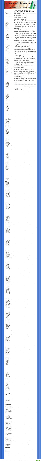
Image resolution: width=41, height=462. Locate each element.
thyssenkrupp (7, 166)
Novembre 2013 (7, 323)
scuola (6, 155)
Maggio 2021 (7, 240)
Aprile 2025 (7, 197)
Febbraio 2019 (7, 265)
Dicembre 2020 (7, 245)
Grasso (6, 86)
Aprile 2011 (7, 352)
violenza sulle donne (8, 176)
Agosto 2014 (7, 315)
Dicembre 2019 (7, 256)
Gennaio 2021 (7, 244)
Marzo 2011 (7, 353)
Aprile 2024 (7, 208)
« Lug (5, 402)
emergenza (7, 61)
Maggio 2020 (7, 251)
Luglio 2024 (7, 205)
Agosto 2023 (7, 215)
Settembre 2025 (7, 192)
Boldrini (6, 33)
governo (6, 85)
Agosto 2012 (7, 337)
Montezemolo (7, 111)
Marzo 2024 (7, 209)
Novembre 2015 (7, 301)
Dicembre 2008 (7, 378)
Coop (6, 49)
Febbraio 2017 (7, 287)
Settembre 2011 (7, 347)
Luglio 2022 (7, 227)
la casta (6, 94)
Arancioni (7, 26)
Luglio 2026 (7, 183)
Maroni (6, 106)
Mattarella (7, 108)
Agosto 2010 (7, 359)
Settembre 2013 (7, 325)
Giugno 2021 (7, 239)
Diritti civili (7, 57)
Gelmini (6, 81)
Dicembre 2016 (7, 289)
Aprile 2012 (7, 341)
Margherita (7, 105)
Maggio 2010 (7, 362)
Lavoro (6, 97)
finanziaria (7, 71)
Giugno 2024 (7, 206)
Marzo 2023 (7, 220)
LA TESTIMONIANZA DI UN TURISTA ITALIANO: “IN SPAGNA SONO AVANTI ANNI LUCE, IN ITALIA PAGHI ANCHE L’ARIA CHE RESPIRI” (9, 408)
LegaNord (7, 98)
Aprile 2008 (7, 385)
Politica (6, 132)
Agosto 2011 (7, 348)
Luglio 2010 (7, 360)
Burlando (7, 37)
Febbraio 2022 (7, 232)
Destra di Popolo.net (20, 5)
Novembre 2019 (7, 257)
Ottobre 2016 (7, 291)
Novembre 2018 (7, 268)
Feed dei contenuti (8, 451)
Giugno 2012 (7, 339)
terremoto (7, 165)
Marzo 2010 (7, 364)
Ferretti (6, 69)
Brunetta (6, 36)
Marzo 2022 (7, 231)
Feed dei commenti (8, 452)
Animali (6, 25)
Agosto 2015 (7, 304)
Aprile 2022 (7, 230)
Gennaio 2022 (7, 233)
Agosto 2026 (7, 182)
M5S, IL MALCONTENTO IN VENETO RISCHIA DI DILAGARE (29, 86)
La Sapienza (7, 96)
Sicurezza (7, 157)
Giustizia (6, 84)
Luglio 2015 (7, 305)
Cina (6, 47)
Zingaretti (7, 178)
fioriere (6, 73)
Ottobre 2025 (7, 191)
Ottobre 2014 (7, 313)
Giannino (7, 83)
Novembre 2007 (7, 390)
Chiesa (6, 46)
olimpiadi (7, 121)
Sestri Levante (7, 156)
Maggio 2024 (7, 207)
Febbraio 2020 (7, 254)
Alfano (6, 21)
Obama (6, 120)
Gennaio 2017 (7, 288)
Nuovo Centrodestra (8, 119)
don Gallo (7, 58)
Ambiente (7, 23)
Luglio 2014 (7, 316)
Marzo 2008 (7, 386)
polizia (6, 133)
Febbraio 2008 (7, 387)
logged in (18, 89)
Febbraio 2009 (7, 376)
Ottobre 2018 (7, 269)
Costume (7, 51)
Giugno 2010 (7, 361)
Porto (6, 134)
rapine (6, 141)
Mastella (6, 107)
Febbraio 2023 (7, 221)
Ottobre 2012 (7, 335)
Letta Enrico (7, 99)
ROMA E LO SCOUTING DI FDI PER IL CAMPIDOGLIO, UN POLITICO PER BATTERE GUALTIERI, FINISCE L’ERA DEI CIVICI (9, 412)
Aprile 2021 (7, 241)
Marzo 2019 (7, 264)
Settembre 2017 (7, 281)
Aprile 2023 (7, 219)
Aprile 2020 (7, 252)
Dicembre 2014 (7, 311)
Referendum (7, 143)
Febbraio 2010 (7, 365)
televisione (7, 164)
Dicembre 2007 (7, 389)
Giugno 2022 (7, 228)
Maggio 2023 (7, 218)
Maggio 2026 (7, 185)
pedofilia (6, 130)
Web (6, 177)
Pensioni (6, 131)
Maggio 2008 (7, 384)
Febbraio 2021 (7, 243)
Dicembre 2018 (7, 267)
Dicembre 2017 (7, 278)
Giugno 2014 (7, 317)
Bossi (6, 34)
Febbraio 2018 (7, 276)
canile (6, 39)
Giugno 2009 (7, 372)
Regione (6, 144)
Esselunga (7, 63)
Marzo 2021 (7, 242)
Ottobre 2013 (7, 324)
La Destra (7, 95)
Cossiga (6, 50)
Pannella (7, 123)
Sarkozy (6, 154)
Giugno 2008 (7, 383)
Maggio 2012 (7, 340)
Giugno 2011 (7, 350)
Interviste (7, 93)
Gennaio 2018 (7, 277)
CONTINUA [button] (38, 460)
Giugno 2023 (7, 217)
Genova (6, 82)
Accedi (6, 450)
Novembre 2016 (7, 290)
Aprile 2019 (7, 263)
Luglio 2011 (7, 349)
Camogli (6, 38)
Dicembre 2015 (7, 300)
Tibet (6, 167)
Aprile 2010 (7, 363)
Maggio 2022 (7, 229)
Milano (6, 110)
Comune (6, 48)
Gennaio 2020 (7, 255)
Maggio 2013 (7, 329)
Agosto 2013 (7, 326)
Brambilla (7, 35)
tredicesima (7, 168)
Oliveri (6, 122)
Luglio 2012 (7, 338)
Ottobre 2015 (7, 302)
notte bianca (7, 118)
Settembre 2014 (7, 314)
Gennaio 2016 (7, 299)
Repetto (6, 146)
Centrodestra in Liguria (8, 45)
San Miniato (7, 152)
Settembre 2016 (7, 292)
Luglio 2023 (7, 216)
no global (7, 117)
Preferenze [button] (34, 460)
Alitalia (6, 22)
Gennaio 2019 (7, 266)
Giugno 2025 (7, 195)
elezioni (6, 60)
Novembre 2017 (7, 279)
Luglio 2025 (7, 194)
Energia (6, 62)
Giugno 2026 (7, 184)
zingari (6, 179)
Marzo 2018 (7, 275)
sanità (6, 153)
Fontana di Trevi (7, 75)
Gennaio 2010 (7, 366)
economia (7, 59)
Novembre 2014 (7, 312)
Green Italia (7, 87)
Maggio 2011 (7, 351)
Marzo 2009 (7, 375)
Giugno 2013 (7, 328)
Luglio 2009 (7, 371)
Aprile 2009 (7, 374)
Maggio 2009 (7, 373)
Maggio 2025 (7, 196)
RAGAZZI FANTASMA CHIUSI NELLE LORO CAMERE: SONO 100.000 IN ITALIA (24, 10)
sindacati (7, 158)
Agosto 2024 (7, 204)
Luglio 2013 (7, 327)
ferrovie (6, 70)
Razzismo (7, 142)
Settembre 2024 (7, 203)
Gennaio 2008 (7, 388)
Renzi (6, 145)
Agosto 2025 (7, 193)
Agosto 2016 (7, 293)
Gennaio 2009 (7, 377)
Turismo (6, 169)
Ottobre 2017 (7, 280)
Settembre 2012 (7, 336)
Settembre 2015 (7, 303)
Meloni (6, 109)
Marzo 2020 (7, 253)
